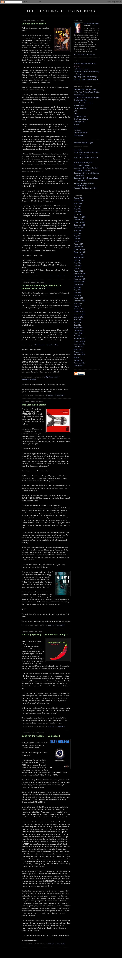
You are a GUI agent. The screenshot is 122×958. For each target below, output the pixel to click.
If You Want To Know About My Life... (87, 92)
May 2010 (77, 306)
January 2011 (78, 317)
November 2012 (79, 341)
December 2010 (79, 314)
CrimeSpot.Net (79, 122)
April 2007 (77, 233)
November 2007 (79, 249)
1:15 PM (50, 625)
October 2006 (78, 220)
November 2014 (79, 355)
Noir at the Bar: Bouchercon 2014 (85, 188)
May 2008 (77, 263)
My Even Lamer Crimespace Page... (86, 79)
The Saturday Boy (80, 100)
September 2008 (79, 274)
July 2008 (77, 268)
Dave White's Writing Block (83, 103)
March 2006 (78, 203)
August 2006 (78, 214)
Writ (75, 111)
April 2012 (77, 336)
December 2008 (79, 282)
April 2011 (77, 322)
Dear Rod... (78, 150)
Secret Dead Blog (80, 108)
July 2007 (77, 241)
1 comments (60, 276)
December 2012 (79, 344)
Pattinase (77, 130)
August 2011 (78, 328)
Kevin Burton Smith (91, 23)
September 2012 (79, 338)
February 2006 (79, 201)
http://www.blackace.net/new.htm (46, 345)
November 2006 (79, 222)
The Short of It (79, 106)
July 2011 (77, 325)
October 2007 (78, 247)
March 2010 (78, 303)
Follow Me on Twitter (81, 69)
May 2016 (77, 357)
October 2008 (78, 276)
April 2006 (77, 206)
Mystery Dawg (79, 135)
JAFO (76, 127)
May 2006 (77, 209)
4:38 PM (50, 944)
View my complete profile (84, 54)
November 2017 (79, 363)
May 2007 (77, 236)
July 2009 (77, 295)
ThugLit (76, 124)
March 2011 (78, 320)
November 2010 (79, 311)
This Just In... (79, 66)
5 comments (60, 625)
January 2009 (78, 284)
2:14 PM (50, 726)
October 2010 (78, 309)
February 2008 (79, 257)
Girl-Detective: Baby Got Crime (85, 89)
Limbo (76, 114)
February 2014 (79, 352)
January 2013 (78, 347)
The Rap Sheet (79, 95)
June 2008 (77, 266)
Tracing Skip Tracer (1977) (83, 163)
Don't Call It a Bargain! (82, 165)
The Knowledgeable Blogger (83, 143)
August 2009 (78, 298)
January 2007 (78, 228)
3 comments (60, 944)
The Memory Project (81, 119)
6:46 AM (50, 395)
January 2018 (78, 365)
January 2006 (78, 198)
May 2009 (77, 290)
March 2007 (78, 230)
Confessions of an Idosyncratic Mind (86, 97)
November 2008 (79, 279)
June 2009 (77, 293)
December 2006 (79, 225)
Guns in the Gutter (80, 132)
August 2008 (78, 271)
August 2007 (78, 244)
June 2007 (77, 239)
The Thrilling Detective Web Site (85, 63)
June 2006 (77, 212)
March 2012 (78, 333)
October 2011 (78, 330)
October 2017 (78, 360)
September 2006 (79, 217)
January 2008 (78, 255)
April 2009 (77, 287)
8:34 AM (50, 276)
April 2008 (77, 260)
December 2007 (79, 252)
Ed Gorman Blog (80, 116)
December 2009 (79, 301)
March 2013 (78, 349)
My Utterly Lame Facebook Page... (86, 77)
